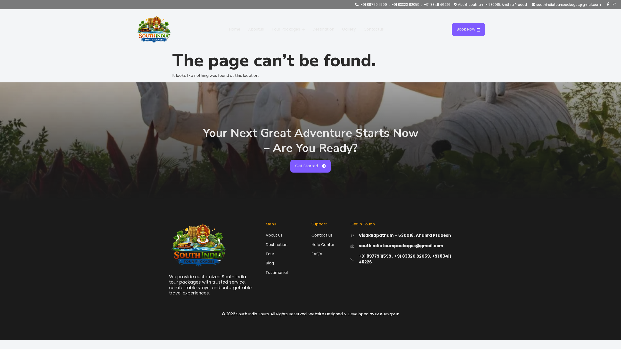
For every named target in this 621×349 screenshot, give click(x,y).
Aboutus (256, 29)
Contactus (374, 29)
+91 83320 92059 (405, 4)
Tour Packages (286, 29)
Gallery (349, 29)
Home (234, 29)
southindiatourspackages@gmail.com (568, 4)
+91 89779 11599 (373, 4)
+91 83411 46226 (437, 4)
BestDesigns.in (387, 314)
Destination (323, 29)
